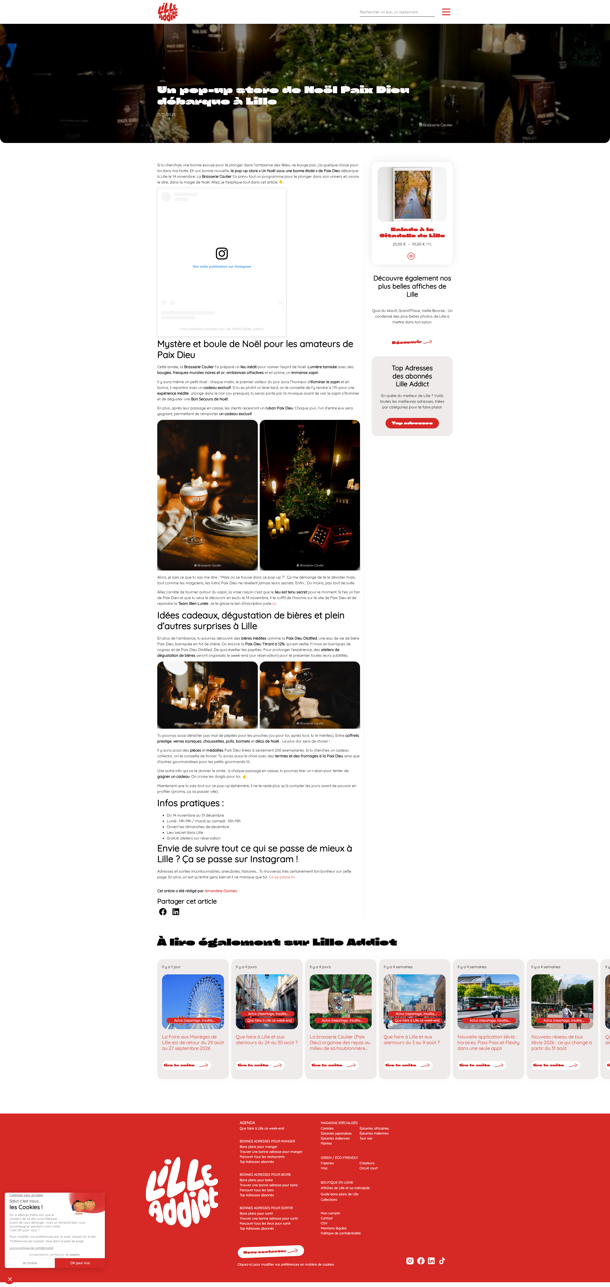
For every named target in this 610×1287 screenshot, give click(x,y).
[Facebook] (420, 1261)
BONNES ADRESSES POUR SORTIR (266, 1208)
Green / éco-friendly (339, 1157)
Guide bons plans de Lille (339, 1194)
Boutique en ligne (337, 1182)
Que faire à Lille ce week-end (269, 1020)
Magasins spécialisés (339, 1123)
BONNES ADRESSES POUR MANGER (267, 1141)
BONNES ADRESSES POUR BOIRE (265, 1174)
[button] (162, 911)
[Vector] (410, 1261)
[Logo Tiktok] (442, 1261)
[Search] (430, 11)
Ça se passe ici (282, 877)
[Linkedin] (431, 1261)
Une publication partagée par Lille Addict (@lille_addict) (222, 329)
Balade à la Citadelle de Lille (412, 232)
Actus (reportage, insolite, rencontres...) (193, 1020)
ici (274, 603)
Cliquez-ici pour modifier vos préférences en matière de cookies (285, 1264)
